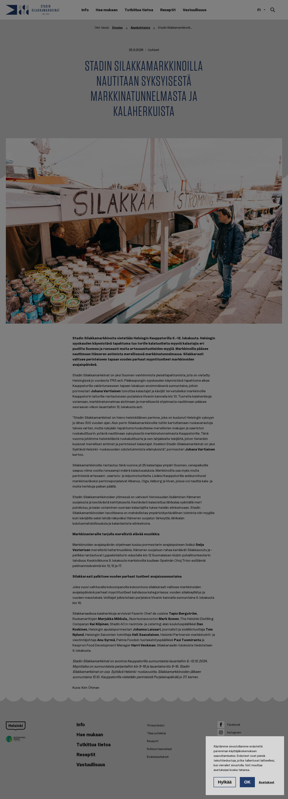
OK (247, 782)
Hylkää (225, 782)
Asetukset (266, 782)
